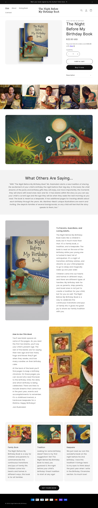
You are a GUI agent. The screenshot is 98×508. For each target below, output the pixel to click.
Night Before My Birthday (19, 503)
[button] (81, 10)
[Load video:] (49, 139)
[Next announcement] (92, 2)
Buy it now (79, 67)
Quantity (69, 50)
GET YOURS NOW (49, 488)
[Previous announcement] (6, 2)
